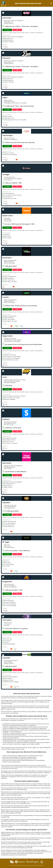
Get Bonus (7, 30)
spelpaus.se (27, 32)
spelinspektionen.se (39, 32)
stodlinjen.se (32, 32)
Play (17, 30)
